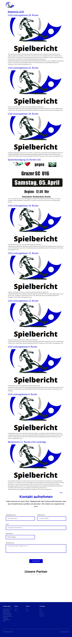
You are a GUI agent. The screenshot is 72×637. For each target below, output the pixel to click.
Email (7, 524)
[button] (20, 5)
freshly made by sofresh (64, 631)
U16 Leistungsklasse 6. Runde (22, 394)
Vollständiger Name (11, 515)
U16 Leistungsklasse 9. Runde (22, 346)
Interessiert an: (9, 533)
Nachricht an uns (10, 542)
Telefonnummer (41, 515)
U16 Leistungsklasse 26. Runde (23, 15)
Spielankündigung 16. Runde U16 (24, 159)
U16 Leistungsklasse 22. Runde (23, 67)
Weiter (62, 492)
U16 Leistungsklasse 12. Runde (23, 300)
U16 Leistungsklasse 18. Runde (23, 113)
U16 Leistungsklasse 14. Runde (23, 205)
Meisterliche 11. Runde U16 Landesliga (27, 441)
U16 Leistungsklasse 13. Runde (23, 253)
